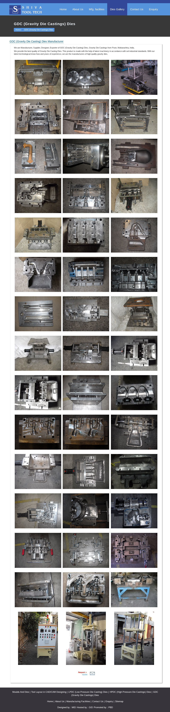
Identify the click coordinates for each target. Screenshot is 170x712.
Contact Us (136, 9)
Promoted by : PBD (103, 707)
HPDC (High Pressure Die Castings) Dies (130, 692)
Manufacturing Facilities (78, 701)
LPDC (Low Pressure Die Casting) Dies (88, 692)
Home (63, 9)
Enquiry (153, 9)
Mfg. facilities (96, 9)
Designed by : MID (66, 707)
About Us (77, 9)
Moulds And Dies (20, 692)
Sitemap (119, 701)
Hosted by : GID (85, 707)
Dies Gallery (117, 9)
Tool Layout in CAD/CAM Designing (48, 692)
